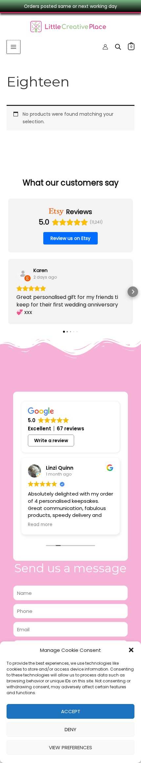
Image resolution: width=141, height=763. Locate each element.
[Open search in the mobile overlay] (118, 46)
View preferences (70, 747)
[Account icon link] (105, 47)
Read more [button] (40, 525)
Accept (70, 711)
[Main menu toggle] (13, 47)
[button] (131, 650)
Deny (70, 729)
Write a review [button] (51, 440)
